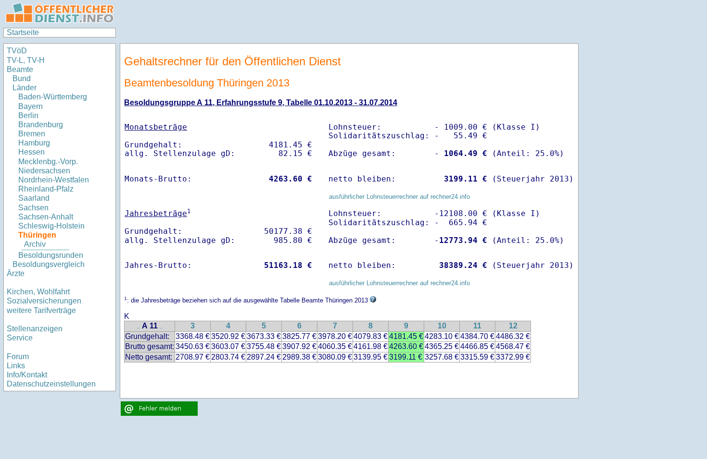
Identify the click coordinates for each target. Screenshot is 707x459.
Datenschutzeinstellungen (51, 384)
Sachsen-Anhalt (45, 217)
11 (477, 326)
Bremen (31, 134)
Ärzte (16, 273)
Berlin (28, 115)
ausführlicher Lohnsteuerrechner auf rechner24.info (399, 196)
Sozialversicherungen (44, 301)
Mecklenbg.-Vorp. (48, 161)
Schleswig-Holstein (51, 226)
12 (513, 326)
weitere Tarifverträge (41, 310)
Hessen (31, 152)
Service (20, 338)
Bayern (30, 106)
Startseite (23, 32)
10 (442, 326)
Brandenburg (40, 125)
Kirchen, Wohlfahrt (38, 292)
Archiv (35, 244)
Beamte (20, 69)
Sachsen (33, 208)
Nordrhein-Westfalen (53, 180)
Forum (18, 356)
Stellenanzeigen (35, 329)
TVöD (17, 51)
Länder (25, 88)
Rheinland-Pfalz (46, 189)
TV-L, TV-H (26, 60)
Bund (22, 78)
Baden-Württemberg (52, 97)
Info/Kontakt (27, 375)
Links (16, 366)
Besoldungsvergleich (49, 264)
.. (138, 326)
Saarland (34, 198)
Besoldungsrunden (50, 255)
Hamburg (34, 143)
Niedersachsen (44, 171)
